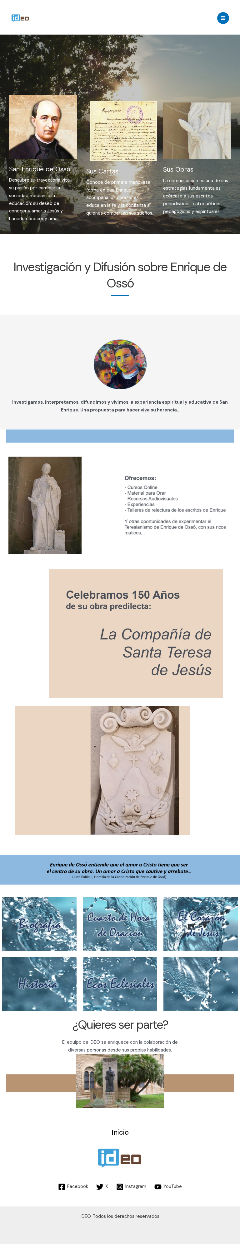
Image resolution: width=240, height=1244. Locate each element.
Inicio (120, 1132)
